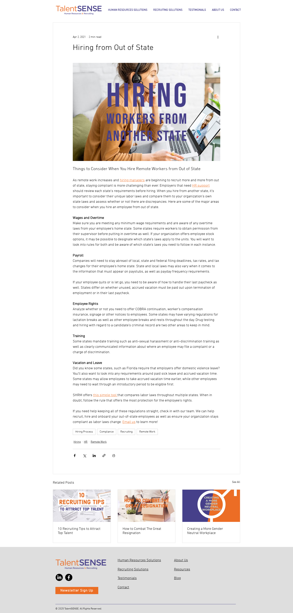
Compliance (107, 432)
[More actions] (217, 37)
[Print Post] (114, 455)
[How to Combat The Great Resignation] (146, 506)
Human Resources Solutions (139, 560)
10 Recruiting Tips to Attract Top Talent (79, 531)
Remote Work (147, 432)
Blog (177, 578)
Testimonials (127, 578)
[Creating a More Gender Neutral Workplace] (211, 506)
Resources (182, 569)
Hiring (77, 442)
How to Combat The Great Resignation (142, 531)
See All (236, 482)
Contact (123, 587)
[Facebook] (68, 577)
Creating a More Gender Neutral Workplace (205, 531)
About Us (181, 560)
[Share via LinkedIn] (94, 455)
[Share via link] (104, 455)
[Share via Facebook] (75, 455)
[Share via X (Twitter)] (84, 455)
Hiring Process (84, 432)
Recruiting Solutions (133, 569)
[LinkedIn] (59, 577)
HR (86, 442)
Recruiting (126, 432)
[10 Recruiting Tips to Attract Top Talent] (82, 506)
